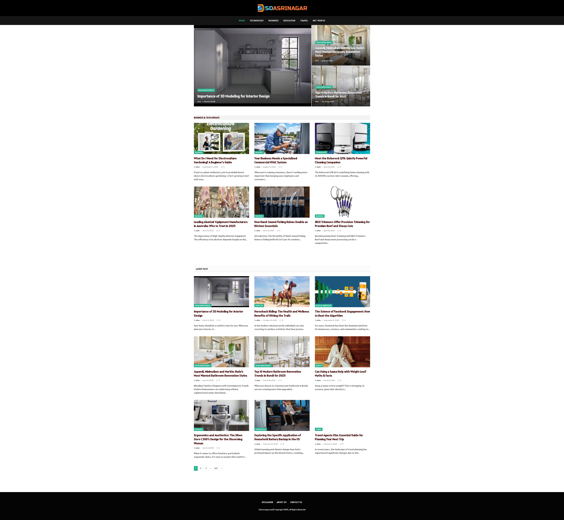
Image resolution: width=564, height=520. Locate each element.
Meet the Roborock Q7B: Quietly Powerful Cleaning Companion (341, 160)
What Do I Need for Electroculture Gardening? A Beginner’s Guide (215, 160)
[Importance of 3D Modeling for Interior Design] (252, 65)
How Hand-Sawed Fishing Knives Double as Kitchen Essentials (281, 224)
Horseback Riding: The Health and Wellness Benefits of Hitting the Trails (281, 313)
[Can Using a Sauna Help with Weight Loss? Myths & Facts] (342, 351)
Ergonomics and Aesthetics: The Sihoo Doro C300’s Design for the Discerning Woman (218, 439)
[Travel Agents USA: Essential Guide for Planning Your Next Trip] (342, 415)
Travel (304, 20)
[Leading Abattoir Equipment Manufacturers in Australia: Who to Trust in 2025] (221, 202)
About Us (281, 502)
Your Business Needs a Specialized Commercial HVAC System (275, 160)
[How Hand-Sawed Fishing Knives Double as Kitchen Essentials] (282, 202)
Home (242, 20)
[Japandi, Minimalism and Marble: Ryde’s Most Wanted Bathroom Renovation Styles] (341, 45)
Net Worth (319, 20)
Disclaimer (267, 502)
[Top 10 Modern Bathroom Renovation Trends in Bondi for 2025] (341, 86)
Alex (199, 101)
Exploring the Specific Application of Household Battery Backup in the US (277, 437)
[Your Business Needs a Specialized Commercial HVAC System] (282, 138)
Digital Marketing (323, 306)
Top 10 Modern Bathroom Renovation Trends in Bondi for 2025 (338, 94)
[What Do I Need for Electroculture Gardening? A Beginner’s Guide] (221, 138)
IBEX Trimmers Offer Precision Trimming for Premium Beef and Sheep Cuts (342, 224)
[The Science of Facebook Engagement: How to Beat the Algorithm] (342, 291)
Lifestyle (259, 306)
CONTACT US (296, 502)
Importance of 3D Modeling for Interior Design (233, 96)
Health (319, 366)
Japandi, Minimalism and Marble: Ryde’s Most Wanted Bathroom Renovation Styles (340, 51)
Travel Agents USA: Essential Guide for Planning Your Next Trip (339, 437)
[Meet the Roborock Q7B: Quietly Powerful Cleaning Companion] (342, 138)
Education (289, 20)
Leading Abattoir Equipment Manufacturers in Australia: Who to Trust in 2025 (221, 224)
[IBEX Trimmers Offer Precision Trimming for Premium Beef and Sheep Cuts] (342, 202)
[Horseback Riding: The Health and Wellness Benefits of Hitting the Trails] (282, 291)
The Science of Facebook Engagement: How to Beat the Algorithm (342, 313)
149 (216, 468)
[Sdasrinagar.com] (282, 8)
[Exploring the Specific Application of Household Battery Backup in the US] (282, 415)
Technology (257, 20)
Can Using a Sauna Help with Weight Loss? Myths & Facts (340, 373)
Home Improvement (206, 90)
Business (273, 20)
